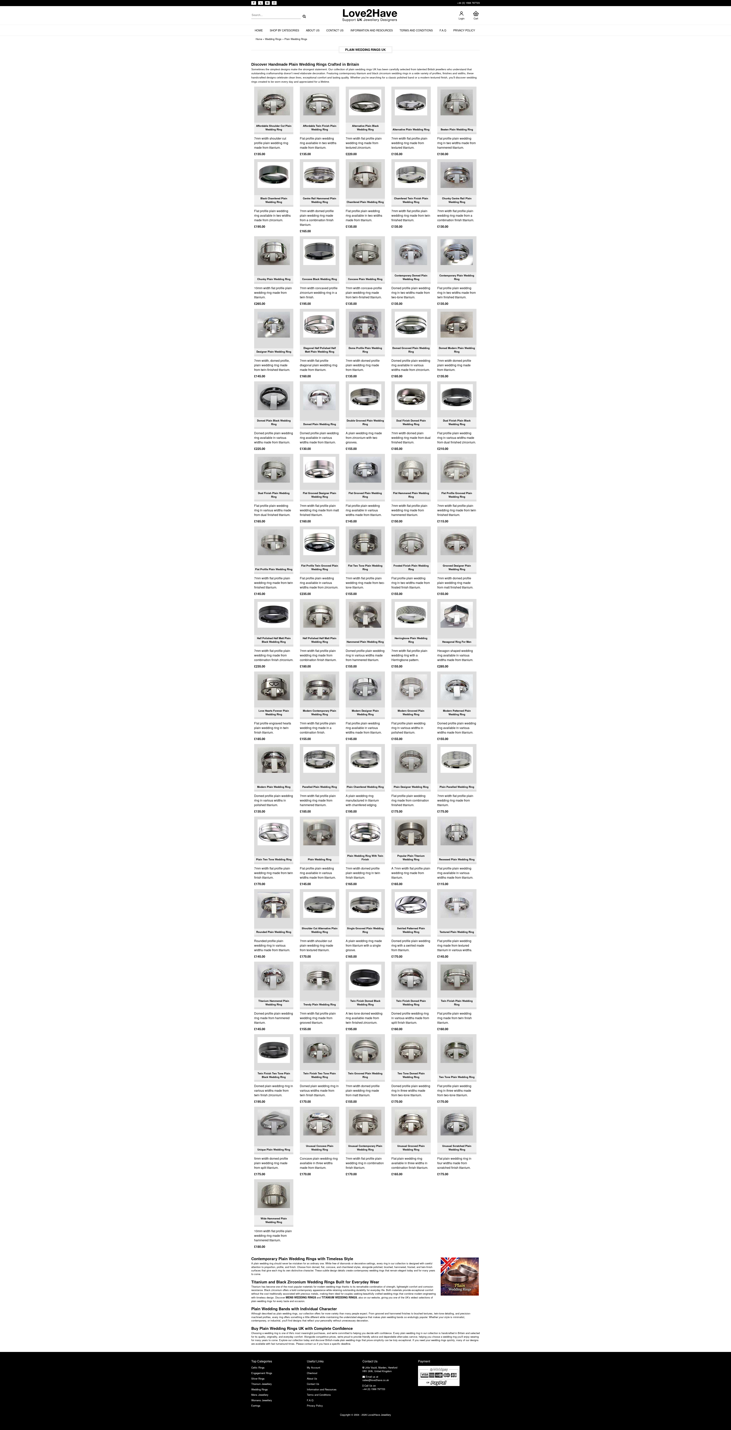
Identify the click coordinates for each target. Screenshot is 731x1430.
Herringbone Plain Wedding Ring (411, 640)
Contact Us (334, 30)
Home (259, 30)
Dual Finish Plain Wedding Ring (274, 495)
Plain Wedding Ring (319, 859)
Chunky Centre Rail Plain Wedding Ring (457, 200)
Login (461, 18)
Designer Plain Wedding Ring (273, 351)
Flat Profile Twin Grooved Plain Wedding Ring (319, 567)
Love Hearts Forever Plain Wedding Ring (274, 712)
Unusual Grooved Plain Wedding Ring (411, 1147)
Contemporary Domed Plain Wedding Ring (411, 277)
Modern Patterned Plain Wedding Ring (457, 712)
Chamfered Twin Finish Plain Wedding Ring (411, 200)
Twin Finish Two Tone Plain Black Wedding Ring (274, 1075)
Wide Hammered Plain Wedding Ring (274, 1220)
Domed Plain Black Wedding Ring (274, 422)
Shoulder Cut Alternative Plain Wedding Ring (320, 930)
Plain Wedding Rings (295, 39)
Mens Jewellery (259, 1394)
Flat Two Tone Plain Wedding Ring (365, 567)
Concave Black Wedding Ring (319, 279)
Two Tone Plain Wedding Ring (457, 1077)
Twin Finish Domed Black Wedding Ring (365, 1002)
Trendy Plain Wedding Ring (319, 1004)
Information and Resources (371, 30)
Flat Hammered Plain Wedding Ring (411, 495)
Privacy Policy (464, 30)
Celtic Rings (258, 1367)
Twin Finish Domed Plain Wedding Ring (411, 1002)
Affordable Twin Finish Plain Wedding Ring (319, 127)
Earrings (255, 1405)
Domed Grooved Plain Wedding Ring (411, 350)
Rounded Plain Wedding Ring (273, 932)
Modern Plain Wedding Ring (273, 787)
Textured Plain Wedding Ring (457, 932)
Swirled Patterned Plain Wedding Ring (411, 930)
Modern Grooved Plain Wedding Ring (411, 712)
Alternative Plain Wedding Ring (411, 129)
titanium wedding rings (339, 1297)
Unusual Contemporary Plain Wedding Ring (365, 1147)
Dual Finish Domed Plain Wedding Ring (411, 422)
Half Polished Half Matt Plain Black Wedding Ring (274, 640)
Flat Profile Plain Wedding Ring (273, 569)
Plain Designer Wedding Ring (411, 787)
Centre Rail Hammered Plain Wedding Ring (319, 200)
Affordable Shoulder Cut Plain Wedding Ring (273, 127)
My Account (313, 1367)
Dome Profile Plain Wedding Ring (365, 350)
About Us (312, 30)
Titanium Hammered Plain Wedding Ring (273, 1002)
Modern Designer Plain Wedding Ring (365, 712)
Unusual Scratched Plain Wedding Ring (456, 1147)
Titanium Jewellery (261, 1384)
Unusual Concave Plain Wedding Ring (319, 1147)
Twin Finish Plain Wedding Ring (457, 1002)
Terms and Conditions (416, 30)
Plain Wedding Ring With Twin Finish (365, 857)
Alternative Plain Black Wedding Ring (365, 127)
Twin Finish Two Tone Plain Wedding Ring (319, 1075)
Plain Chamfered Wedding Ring (365, 787)
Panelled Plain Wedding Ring (319, 787)
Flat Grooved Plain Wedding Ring (365, 495)
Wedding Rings (273, 39)
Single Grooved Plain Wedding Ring (365, 930)
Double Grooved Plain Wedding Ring (365, 422)
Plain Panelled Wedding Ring (457, 787)
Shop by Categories (284, 30)
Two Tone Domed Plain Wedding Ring (411, 1075)
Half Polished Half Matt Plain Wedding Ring (319, 640)
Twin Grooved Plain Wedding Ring (365, 1075)
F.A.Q (443, 30)
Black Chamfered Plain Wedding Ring (273, 200)
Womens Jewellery (261, 1400)
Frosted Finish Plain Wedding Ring (411, 567)
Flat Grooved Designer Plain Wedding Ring (319, 495)
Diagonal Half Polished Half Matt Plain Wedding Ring (319, 350)
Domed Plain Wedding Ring (319, 424)
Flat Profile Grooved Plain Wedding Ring (456, 495)
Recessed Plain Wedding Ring (457, 859)
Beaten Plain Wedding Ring (457, 129)
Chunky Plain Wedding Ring (273, 279)
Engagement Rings (261, 1373)
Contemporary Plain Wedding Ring (456, 277)
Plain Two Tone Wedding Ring (274, 859)
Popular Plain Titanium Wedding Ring (411, 857)
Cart (476, 18)
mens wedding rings (301, 1297)
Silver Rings (258, 1378)
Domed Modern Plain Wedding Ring (457, 350)
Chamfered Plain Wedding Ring (365, 202)
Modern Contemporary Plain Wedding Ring (319, 712)
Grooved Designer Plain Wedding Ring (457, 567)
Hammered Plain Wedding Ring (365, 642)
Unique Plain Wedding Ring (273, 1149)
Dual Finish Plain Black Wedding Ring (457, 422)
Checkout (312, 1373)
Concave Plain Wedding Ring (365, 279)
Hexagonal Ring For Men (456, 642)
